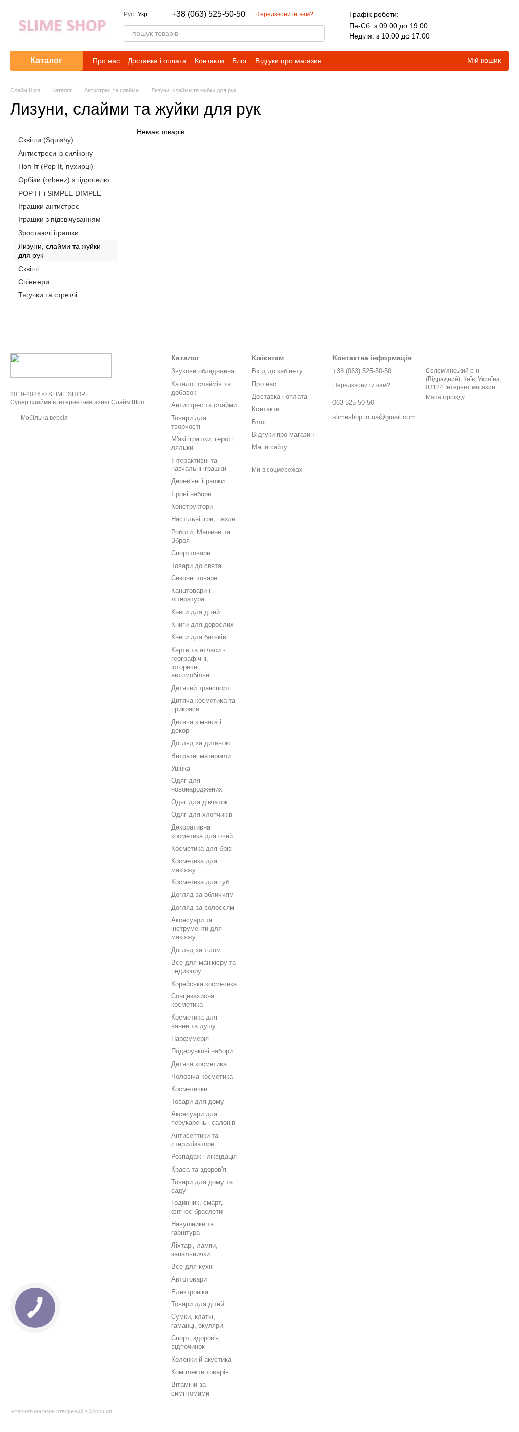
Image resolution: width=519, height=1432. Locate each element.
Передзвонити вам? (284, 14)
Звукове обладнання (202, 371)
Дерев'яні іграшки (198, 481)
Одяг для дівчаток (199, 802)
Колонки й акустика (201, 1359)
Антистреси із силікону (55, 153)
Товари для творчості (188, 422)
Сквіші (28, 269)
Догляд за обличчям (202, 894)
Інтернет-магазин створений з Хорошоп (61, 1411)
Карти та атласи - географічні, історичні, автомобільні (198, 663)
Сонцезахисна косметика (192, 1000)
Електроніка (189, 1292)
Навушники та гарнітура (192, 1228)
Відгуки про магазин (288, 61)
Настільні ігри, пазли (203, 519)
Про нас (106, 61)
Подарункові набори (202, 1051)
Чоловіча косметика (202, 1076)
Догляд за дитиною (201, 743)
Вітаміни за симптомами (190, 1389)
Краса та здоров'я (198, 1169)
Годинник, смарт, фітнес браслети (197, 1207)
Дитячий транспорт (200, 688)
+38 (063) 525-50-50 (208, 14)
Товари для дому (197, 1101)
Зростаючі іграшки (48, 233)
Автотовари (189, 1279)
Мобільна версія (43, 417)
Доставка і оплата (157, 61)
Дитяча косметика (199, 1064)
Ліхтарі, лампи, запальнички (194, 1249)
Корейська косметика (204, 984)
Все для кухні (192, 1266)
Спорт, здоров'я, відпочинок (196, 1342)
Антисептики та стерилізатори (194, 1140)
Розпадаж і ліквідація (204, 1156)
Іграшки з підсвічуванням (59, 219)
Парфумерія (190, 1038)
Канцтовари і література (190, 595)
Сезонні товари (194, 578)
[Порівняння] (448, 25)
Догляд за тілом (196, 950)
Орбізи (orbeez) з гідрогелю (63, 179)
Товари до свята (196, 566)
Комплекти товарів (200, 1372)
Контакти (209, 61)
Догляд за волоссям (202, 907)
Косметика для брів (201, 848)
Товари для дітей (197, 1304)
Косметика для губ (200, 882)
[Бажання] (474, 25)
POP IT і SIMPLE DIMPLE (59, 193)
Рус (129, 14)
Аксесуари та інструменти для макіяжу (196, 928)
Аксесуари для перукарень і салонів (203, 1118)
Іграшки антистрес (48, 206)
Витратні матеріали (201, 756)
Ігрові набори (191, 494)
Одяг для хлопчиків (201, 814)
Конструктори (192, 506)
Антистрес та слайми (204, 405)
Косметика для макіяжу (194, 865)
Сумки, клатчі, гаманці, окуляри (197, 1321)
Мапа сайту (269, 447)
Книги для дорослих (202, 624)
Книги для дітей (195, 612)
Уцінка (180, 768)
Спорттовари (190, 553)
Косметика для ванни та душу (194, 1021)
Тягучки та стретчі (47, 295)
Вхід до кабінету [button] (277, 371)
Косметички (189, 1089)
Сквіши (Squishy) (45, 140)
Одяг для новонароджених (197, 785)
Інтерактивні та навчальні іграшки (198, 465)
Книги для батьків (198, 637)
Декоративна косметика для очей (202, 831)
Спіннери (33, 282)
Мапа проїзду (445, 397)
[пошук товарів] (317, 33)
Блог (239, 61)
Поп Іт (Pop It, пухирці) (55, 166)
